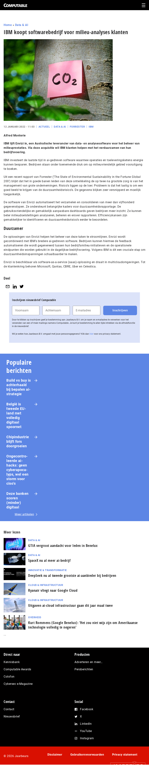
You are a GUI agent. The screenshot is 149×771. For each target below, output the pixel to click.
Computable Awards (17, 669)
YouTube (86, 731)
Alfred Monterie (15, 135)
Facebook (86, 709)
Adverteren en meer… (88, 662)
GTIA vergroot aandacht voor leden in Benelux (63, 545)
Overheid (34, 617)
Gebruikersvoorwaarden (87, 754)
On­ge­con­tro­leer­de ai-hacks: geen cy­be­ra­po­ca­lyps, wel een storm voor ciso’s (17, 470)
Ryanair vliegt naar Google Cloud (52, 590)
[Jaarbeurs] (126, 766)
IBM (91, 126)
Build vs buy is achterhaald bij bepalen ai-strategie (18, 387)
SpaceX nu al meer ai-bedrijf (49, 560)
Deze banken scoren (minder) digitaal (17, 500)
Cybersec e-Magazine (18, 684)
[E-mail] (7, 286)
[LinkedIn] (15, 286)
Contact (9, 709)
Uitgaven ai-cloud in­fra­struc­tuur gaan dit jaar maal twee (70, 605)
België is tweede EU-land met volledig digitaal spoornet (16, 415)
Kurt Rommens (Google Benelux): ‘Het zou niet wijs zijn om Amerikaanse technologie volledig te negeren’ (83, 625)
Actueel (44, 126)
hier (91, 334)
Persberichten (83, 669)
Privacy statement (124, 754)
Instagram (87, 738)
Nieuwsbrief (12, 716)
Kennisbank (12, 662)
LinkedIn (86, 723)
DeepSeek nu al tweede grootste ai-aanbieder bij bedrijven (72, 575)
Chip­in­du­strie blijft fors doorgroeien (17, 441)
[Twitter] (21, 286)
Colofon (9, 676)
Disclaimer (54, 754)
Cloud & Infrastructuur (45, 585)
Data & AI (21, 25)
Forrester (77, 126)
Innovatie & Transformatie (47, 570)
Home (8, 25)
